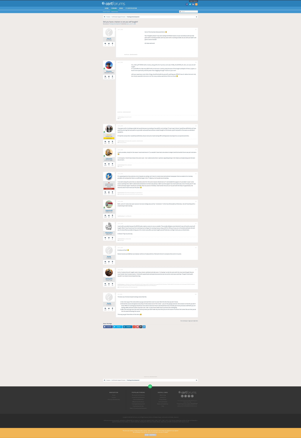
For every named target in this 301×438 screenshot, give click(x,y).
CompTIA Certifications (138, 397)
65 (112, 263)
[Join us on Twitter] (190, 4)
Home (107, 8)
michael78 (109, 279)
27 (112, 239)
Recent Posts (115, 11)
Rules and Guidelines (162, 404)
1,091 (105, 263)
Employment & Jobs (138, 406)
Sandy (109, 256)
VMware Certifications (138, 401)
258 (112, 143)
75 (105, 239)
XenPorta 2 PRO (180, 404)
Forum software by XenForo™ (187, 400)
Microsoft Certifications (138, 395)
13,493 (105, 217)
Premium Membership (114, 399)
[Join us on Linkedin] (193, 4)
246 (112, 77)
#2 (195, 62)
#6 (195, 201)
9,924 (105, 165)
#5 (195, 173)
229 (112, 165)
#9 (195, 269)
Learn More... (153, 434)
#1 (195, 29)
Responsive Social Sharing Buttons (183, 406)
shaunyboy (109, 233)
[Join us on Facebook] (187, 4)
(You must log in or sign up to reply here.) (189, 321)
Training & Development (115, 24)
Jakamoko (109, 159)
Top (150, 386)
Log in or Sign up (193, 1)
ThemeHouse (194, 403)
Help (162, 406)
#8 (195, 247)
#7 (195, 223)
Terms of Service (162, 401)
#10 (195, 294)
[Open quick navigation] (196, 16)
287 (112, 217)
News (121, 8)
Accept (146, 434)
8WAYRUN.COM (194, 404)
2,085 (105, 285)
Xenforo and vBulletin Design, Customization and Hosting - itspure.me (163, 417)
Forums (114, 8)
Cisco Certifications (138, 399)
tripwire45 (109, 210)
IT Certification (131, 8)
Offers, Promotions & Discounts (138, 408)
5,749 (105, 77)
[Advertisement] (131, 42)
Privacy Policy (162, 399)
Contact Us (163, 397)
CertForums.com (194, 406)
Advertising (163, 395)
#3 (195, 126)
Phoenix (109, 71)
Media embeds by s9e (187, 402)
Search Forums (106, 11)
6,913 (105, 193)
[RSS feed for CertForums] (196, 4)
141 (112, 285)
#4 (195, 149)
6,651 (105, 143)
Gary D (127, 24)
